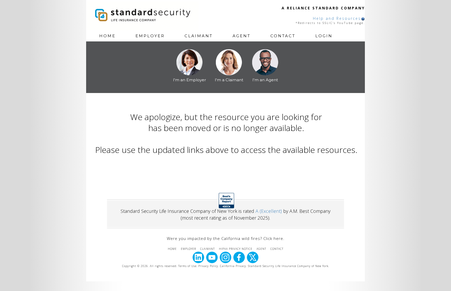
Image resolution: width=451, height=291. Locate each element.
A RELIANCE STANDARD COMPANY (323, 7)
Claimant (199, 35)
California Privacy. (234, 266)
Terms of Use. (187, 266)
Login (324, 35)
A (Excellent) (269, 211)
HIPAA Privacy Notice (235, 249)
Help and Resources (337, 18)
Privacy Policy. (208, 266)
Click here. (273, 238)
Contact (282, 35)
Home (107, 35)
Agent (242, 35)
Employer (150, 35)
